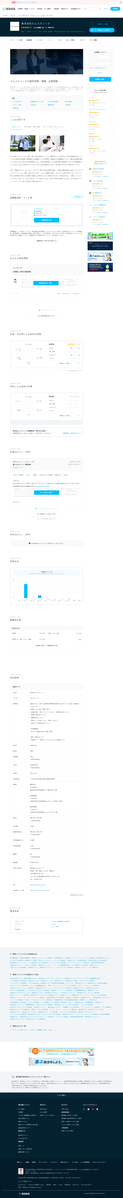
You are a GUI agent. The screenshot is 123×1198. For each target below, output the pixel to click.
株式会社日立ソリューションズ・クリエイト (32, 1016)
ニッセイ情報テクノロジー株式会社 (50, 1002)
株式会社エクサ (92, 983)
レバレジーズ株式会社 (99, 217)
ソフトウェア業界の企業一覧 (23, 15)
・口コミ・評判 (16, 105)
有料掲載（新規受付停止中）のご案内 (71, 1118)
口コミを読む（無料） (46, 492)
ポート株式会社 (85, 1169)
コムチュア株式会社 (33, 1002)
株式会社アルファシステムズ (96, 1009)
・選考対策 (15, 108)
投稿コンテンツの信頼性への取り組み (28, 1124)
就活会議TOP (5, 15)
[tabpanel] (46, 280)
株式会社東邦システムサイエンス (102, 997)
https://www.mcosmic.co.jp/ (77, 31)
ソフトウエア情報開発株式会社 (61, 965)
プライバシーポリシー (43, 1162)
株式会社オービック (15, 1012)
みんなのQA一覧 (22, 1138)
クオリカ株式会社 (93, 967)
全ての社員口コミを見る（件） (46, 514)
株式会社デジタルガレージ (53, 992)
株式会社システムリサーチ (17, 1019)
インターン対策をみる (97, 176)
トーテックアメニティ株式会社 (18, 983)
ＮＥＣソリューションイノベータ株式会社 (84, 958)
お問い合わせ (43, 1109)
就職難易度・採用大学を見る (71, 433)
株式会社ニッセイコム (16, 965)
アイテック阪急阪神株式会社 (92, 978)
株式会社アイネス (30, 1019)
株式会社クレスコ (15, 1009)
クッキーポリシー (54, 1162)
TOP (11, 40)
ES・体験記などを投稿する (102, 30)
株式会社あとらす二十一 (54, 1007)
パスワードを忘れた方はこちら (97, 68)
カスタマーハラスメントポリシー (99, 1162)
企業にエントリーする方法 (47, 1115)
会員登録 (115, 8)
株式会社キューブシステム (30, 1012)
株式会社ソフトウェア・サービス (74, 978)
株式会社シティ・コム (47, 980)
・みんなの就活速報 (52, 101)
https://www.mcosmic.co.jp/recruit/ (39, 890)
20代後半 (21, 475)
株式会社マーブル (53, 995)
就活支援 (39, 8)
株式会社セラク (79, 1002)
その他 (50, 1030)
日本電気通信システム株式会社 (62, 958)
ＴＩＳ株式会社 (32, 962)
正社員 (65, 475)
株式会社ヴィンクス (33, 980)
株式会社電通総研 (25, 958)
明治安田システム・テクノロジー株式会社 (88, 992)
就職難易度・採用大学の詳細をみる (47, 240)
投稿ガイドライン (23, 1121)
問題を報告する (76, 293)
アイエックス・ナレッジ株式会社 (36, 997)
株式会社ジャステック (38, 992)
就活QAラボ (64, 8)
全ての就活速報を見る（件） (46, 316)
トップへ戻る (61, 1095)
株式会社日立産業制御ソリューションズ (62, 983)
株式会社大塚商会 (102, 983)
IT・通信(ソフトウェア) (31, 31)
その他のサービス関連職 (45, 475)
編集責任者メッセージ (24, 1152)
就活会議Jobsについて (24, 1127)
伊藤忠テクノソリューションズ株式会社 (42, 958)
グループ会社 (75, 1162)
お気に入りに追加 (103, 24)
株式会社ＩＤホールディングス (86, 1012)
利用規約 (34, 1162)
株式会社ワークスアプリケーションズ (20, 992)
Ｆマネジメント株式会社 (62, 1016)
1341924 (80, 895)
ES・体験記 (47, 8)
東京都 (44, 31)
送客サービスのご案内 (67, 1131)
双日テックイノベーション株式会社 (19, 995)
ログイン (106, 8)
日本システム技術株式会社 (17, 990)
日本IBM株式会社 (82, 960)
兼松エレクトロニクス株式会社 (40, 1009)
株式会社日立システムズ (103, 958)
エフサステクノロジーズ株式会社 (64, 967)
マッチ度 (19, 40)
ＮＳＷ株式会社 (25, 1009)
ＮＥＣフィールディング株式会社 (62, 988)
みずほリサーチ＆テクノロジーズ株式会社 (21, 1007)
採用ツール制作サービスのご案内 (70, 1121)
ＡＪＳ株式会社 (54, 1012)
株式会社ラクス (71, 960)
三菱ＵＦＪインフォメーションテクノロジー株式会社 (62, 985)
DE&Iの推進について (23, 1118)
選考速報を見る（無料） (46, 283)
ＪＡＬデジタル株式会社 (86, 1004)
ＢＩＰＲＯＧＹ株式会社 (16, 960)
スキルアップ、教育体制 (23, 464)
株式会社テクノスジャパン (47, 967)
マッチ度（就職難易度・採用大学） (61, 921)
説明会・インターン (30, 8)
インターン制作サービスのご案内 (70, 1124)
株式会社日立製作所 (98, 169)
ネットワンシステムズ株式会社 (58, 962)
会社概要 (27, 1162)
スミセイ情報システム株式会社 (80, 965)
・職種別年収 (50, 105)
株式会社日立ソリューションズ (18, 962)
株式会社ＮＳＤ (83, 1009)
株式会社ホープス (45, 983)
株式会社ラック (99, 1002)
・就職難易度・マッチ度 (36, 101)
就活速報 (56, 8)
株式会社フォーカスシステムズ (39, 995)
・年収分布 (32, 105)
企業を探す (12, 15)
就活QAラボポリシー (65, 1162)
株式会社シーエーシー (81, 967)
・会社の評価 (67, 101)
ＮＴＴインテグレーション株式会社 (90, 1007)
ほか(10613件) (41, 1019)
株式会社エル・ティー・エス (17, 997)
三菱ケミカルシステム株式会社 (18, 967)
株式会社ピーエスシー (68, 1014)
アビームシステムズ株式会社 (87, 980)
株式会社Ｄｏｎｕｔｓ (79, 988)
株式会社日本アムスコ (16, 978)
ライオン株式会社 (98, 181)
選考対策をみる (106, 176)
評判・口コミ (95, 174)
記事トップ (21, 1145)
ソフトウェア (31, 1030)
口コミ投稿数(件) (39, 27)
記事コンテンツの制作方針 (25, 1149)
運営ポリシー (19, 1162)
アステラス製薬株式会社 (100, 205)
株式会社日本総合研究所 (97, 962)
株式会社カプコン (33, 967)
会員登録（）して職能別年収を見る (46, 645)
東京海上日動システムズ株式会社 (97, 960)
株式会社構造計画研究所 (71, 1000)
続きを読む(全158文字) (42, 486)
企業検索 (20, 8)
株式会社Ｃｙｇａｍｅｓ (45, 965)
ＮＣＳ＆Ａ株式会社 (33, 983)
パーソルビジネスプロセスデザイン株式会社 (38, 990)
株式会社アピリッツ (86, 997)
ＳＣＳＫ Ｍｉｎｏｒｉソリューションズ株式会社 (63, 1009)
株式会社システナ (43, 1012)
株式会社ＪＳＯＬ (94, 965)
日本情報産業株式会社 (80, 990)
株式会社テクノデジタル (16, 1004)
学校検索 (20, 1112)
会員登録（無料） (100, 79)
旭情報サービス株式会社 (72, 997)
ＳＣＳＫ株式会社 (43, 962)
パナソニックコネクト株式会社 (68, 1012)
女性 (28, 475)
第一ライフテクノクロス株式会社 (52, 1014)
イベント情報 (93, 40)
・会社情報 (67, 105)
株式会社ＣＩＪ (84, 1000)
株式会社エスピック (80, 983)
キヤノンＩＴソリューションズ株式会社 (78, 962)
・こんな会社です (17, 101)
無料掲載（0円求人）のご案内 (69, 1115)
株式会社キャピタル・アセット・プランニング (51, 978)
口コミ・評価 (70, 40)
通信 (45, 1030)
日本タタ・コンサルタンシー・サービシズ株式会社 (52, 960)
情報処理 (39, 1030)
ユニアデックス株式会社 (30, 965)
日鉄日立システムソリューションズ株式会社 (22, 988)
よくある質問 (43, 1112)
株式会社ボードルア (93, 990)
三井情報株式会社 (29, 1004)
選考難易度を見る (47, 220)
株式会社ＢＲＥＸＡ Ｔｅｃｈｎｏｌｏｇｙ (83, 995)
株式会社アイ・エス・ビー (69, 992)
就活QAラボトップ (23, 1135)
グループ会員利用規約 (85, 1162)
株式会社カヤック (59, 1004)
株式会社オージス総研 (31, 960)
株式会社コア (93, 1000)
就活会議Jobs (75, 8)
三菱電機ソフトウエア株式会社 (71, 1007)
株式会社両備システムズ (30, 978)
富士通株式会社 (97, 193)
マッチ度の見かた (77, 196)
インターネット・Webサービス (18, 1030)
